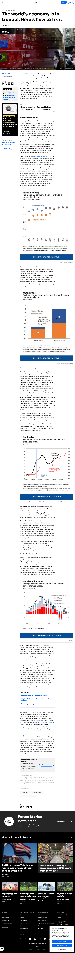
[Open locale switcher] (2, 949)
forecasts (44, 78)
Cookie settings (62, 949)
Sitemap (37, 946)
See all (70, 837)
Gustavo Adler (6, 73)
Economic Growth (8, 10)
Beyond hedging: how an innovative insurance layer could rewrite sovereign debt (46, 895)
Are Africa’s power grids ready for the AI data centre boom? (9, 894)
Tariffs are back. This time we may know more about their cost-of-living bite (18, 868)
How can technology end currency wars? (34, 695)
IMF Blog (5, 32)
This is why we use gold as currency (32, 704)
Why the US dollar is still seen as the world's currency (35, 699)
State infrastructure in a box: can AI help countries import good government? (28, 894)
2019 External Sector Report (42, 156)
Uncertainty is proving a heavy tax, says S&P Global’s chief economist (55, 868)
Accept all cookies (62, 941)
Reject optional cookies (62, 945)
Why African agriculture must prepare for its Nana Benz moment (65, 894)
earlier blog (33, 422)
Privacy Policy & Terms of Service (37, 943)
